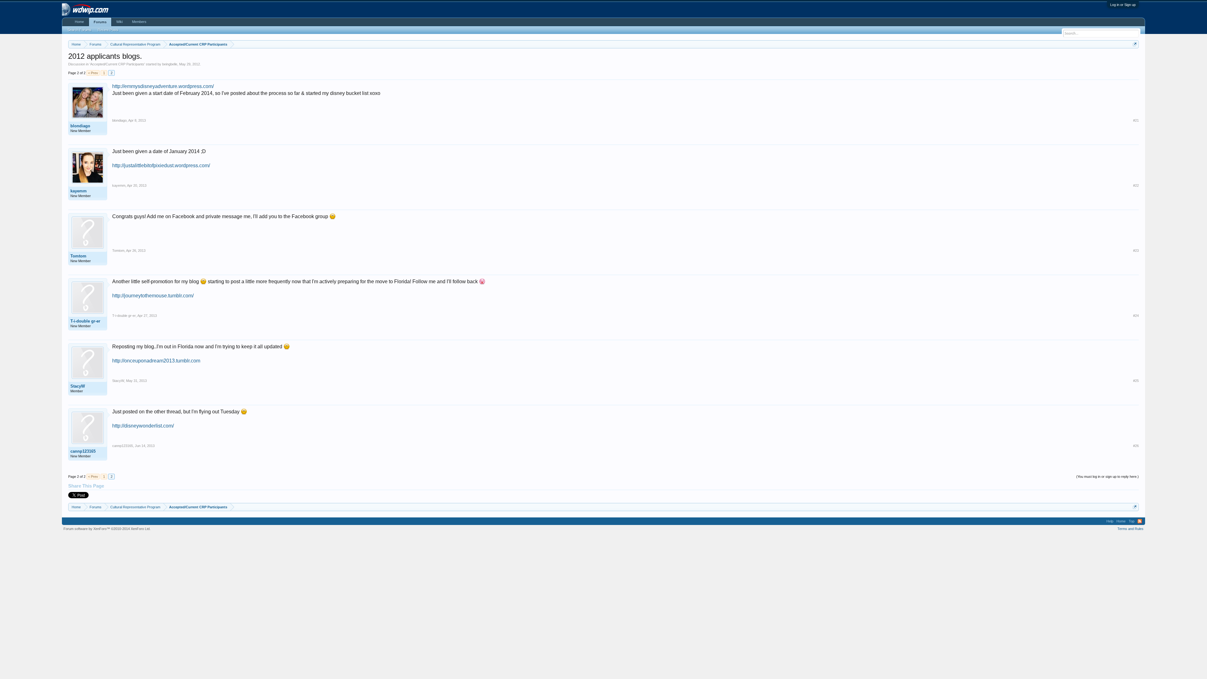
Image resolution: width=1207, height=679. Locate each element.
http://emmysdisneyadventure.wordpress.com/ (163, 86)
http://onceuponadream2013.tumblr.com (156, 360)
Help (1109, 521)
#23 (1136, 250)
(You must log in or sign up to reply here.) (1107, 476)
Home (79, 22)
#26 (1136, 446)
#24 (1136, 315)
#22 (1136, 185)
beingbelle (169, 64)
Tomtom (78, 256)
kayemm (78, 191)
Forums (100, 22)
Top (1131, 521)
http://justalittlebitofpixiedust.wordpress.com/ (161, 165)
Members (139, 22)
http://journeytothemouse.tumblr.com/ (153, 295)
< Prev (93, 73)
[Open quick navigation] (1135, 44)
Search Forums (79, 30)
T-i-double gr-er (85, 321)
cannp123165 (83, 451)
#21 (1136, 120)
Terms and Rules (1130, 529)
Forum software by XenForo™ (107, 529)
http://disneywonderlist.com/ (143, 425)
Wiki (119, 22)
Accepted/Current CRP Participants (117, 64)
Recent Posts (108, 30)
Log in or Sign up (1123, 5)
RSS (1140, 521)
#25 (1136, 381)
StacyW (77, 386)
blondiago (80, 126)
